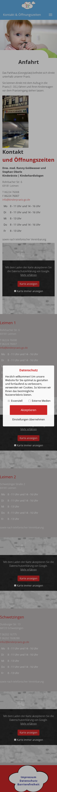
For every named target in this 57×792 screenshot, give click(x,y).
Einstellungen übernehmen (28, 419)
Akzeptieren (28, 410)
